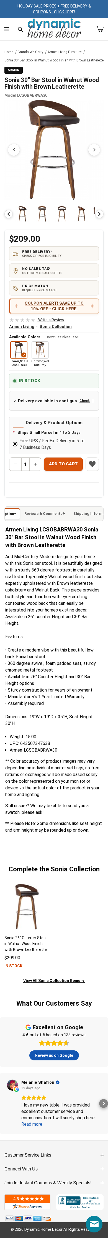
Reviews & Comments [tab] (43, 513)
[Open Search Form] (20, 29)
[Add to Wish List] (92, 464)
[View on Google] (12, 1085)
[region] (54, 214)
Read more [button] (31, 1124)
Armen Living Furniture (64, 52)
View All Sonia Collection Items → (54, 980)
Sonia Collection (56, 326)
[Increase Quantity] (35, 464)
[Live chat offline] (94, 1224)
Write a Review (36, 320)
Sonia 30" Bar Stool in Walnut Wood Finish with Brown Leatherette (54, 60)
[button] (22, 214)
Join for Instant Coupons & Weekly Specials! (47, 1182)
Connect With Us (21, 1169)
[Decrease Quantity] (15, 464)
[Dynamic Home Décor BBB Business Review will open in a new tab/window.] (80, 1202)
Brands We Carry (30, 52)
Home (8, 52)
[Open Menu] (7, 29)
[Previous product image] (14, 150)
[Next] (99, 214)
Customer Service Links (27, 1155)
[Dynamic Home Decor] (54, 28)
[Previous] (8, 214)
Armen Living (21, 326)
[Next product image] (94, 150)
